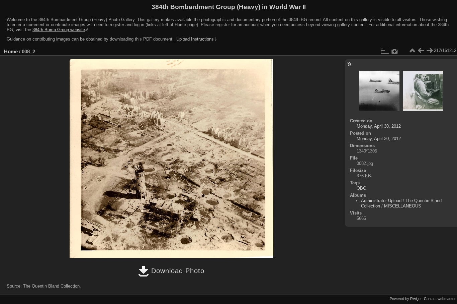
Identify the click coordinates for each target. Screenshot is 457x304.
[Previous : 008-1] (421, 50)
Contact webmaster (440, 299)
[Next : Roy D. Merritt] (429, 50)
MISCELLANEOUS (402, 205)
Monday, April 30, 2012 (379, 126)
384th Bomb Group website (58, 29)
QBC (361, 188)
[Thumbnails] (412, 50)
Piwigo (415, 299)
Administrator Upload (381, 200)
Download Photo (176, 271)
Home (11, 51)
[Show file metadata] (394, 50)
